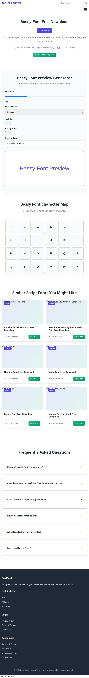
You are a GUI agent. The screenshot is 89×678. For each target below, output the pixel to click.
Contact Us (6, 629)
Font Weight (11, 106)
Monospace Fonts (9, 653)
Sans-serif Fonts (9, 644)
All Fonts (5, 602)
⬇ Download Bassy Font (44, 55)
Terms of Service (9, 625)
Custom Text (11, 138)
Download (34, 337)
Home (4, 597)
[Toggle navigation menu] (85, 9)
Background (11, 128)
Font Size (9, 91)
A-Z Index (6, 606)
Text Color (9, 119)
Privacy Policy (8, 621)
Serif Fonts (6, 648)
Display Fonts (7, 657)
